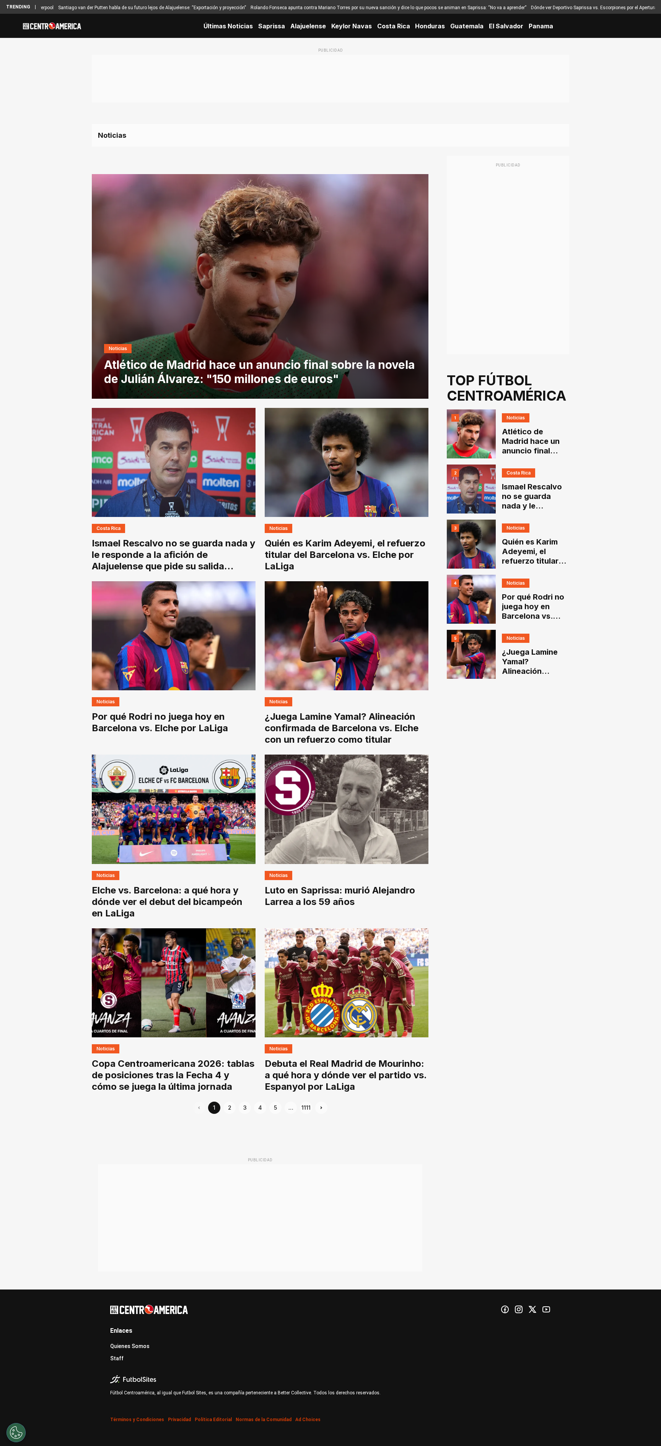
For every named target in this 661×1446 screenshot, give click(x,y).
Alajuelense (308, 26)
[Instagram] (518, 1309)
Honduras (430, 26)
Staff (117, 1358)
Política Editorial (213, 1419)
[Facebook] (505, 1309)
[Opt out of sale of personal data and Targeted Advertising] (16, 1432)
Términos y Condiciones (137, 1419)
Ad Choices (308, 1419)
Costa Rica (393, 26)
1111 (306, 1107)
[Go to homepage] (52, 26)
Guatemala (467, 26)
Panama (541, 26)
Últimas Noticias (228, 26)
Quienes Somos (130, 1346)
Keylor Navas (351, 26)
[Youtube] (546, 1309)
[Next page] (321, 1108)
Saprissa (271, 26)
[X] (532, 1309)
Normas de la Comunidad (263, 1419)
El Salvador (506, 26)
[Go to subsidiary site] (330, 1379)
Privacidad (179, 1419)
